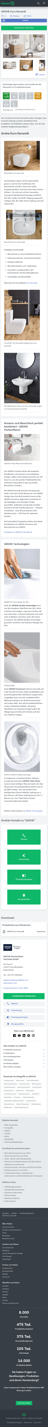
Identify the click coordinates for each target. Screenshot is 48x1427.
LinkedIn (5, 1294)
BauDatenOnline (7, 1271)
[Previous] (6, 46)
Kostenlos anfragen (24, 1403)
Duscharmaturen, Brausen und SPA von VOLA (22, 1167)
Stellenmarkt (6, 1259)
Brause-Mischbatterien (23, 1087)
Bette (6, 1136)
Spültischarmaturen (9, 1087)
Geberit (7, 1131)
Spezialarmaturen (31, 1100)
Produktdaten (9, 1053)
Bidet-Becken (8, 1097)
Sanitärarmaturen (9, 1080)
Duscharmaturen (37, 1087)
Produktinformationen (12, 1050)
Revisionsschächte (12, 1198)
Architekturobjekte (11, 1063)
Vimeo (4, 1297)
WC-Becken (17, 1097)
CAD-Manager (6, 1256)
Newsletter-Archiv (8, 1238)
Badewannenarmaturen (10, 1084)
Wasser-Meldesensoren (22, 1104)
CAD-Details (8, 1060)
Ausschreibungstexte (12, 1057)
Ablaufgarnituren (36, 1104)
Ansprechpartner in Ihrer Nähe (15, 988)
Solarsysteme (10, 1201)
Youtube (5, 1300)
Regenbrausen (8, 1107)
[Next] (41, 46)
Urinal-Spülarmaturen (10, 1094)
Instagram (5, 1289)
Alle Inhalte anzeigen (12, 1067)
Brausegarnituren (9, 1090)
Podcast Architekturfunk (10, 1303)
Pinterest (5, 1292)
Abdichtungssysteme (13, 1187)
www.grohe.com (10, 983)
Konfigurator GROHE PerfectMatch (18, 532)
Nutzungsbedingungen (15, 1422)
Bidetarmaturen (36, 1084)
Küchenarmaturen (9, 1104)
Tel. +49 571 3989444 (12, 975)
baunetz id (5, 1277)
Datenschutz (28, 1422)
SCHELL (7, 1134)
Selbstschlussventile (28, 1097)
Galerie (25, 20)
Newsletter (5, 1250)
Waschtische (35, 1094)
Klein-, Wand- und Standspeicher (17, 1159)
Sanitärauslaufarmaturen (21, 1107)
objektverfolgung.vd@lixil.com (15, 980)
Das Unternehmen (8, 1227)
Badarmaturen (20, 1080)
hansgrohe (8, 1128)
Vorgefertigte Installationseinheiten (14, 1100)
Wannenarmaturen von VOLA (16, 1156)
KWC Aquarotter (11, 1125)
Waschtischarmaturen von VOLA (17, 1153)
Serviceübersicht (8, 1248)
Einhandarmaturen (24, 1084)
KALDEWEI (9, 1139)
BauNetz (5, 1274)
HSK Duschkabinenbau (13, 1142)
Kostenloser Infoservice (24, 996)
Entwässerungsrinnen (13, 1193)
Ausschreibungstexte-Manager (12, 1253)
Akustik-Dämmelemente (14, 1190)
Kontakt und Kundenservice (11, 1230)
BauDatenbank (7, 1268)
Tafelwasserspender (24, 1094)
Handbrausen (19, 1090)
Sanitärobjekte (30, 1090)
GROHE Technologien (34, 811)
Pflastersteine (10, 1195)
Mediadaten (6, 1236)
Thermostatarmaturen (33, 1080)
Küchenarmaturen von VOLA (15, 1170)
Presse (4, 1233)
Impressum (37, 1422)
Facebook (5, 1286)
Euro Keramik (31, 283)
